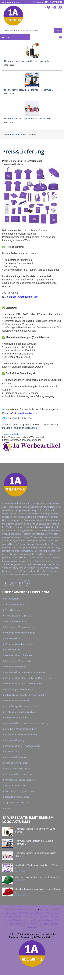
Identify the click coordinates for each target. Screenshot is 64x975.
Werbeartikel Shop (13, 638)
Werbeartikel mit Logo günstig (19, 644)
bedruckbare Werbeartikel (17, 796)
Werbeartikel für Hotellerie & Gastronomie (25, 672)
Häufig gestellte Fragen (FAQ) (19, 615)
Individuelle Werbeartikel (16, 717)
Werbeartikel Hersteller (16, 785)
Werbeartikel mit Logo (15, 666)
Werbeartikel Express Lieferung (20, 779)
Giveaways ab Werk (15, 913)
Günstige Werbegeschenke (17, 768)
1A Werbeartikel (12, 598)
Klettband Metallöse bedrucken (20, 711)
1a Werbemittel (12, 751)
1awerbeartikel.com (12, 434)
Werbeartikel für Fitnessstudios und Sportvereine (28, 678)
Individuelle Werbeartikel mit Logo (21, 909)
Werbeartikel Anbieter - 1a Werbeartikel (23, 683)
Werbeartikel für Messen (16, 757)
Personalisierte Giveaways (36, 916)
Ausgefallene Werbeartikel (17, 661)
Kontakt (8, 808)
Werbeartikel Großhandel (17, 700)
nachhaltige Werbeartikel (16, 762)
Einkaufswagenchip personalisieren (21, 706)
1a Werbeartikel (9, 134)
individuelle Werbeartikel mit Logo (21, 728)
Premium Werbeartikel (15, 621)
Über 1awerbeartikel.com (17, 604)
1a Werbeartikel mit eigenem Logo (21, 734)
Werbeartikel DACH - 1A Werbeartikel (22, 745)
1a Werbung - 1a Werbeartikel (19, 689)
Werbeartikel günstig (14, 740)
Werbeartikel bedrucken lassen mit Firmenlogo (27, 723)
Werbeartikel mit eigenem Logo (20, 632)
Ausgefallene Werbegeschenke (19, 627)
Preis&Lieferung (28, 134)
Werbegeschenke (48, 909)
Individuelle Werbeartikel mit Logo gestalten (26, 695)
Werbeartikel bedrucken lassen (19, 774)
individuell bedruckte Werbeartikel (20, 428)
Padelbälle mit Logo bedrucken (20, 791)
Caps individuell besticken (17, 802)
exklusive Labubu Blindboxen (18, 655)
